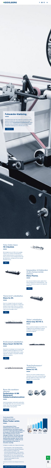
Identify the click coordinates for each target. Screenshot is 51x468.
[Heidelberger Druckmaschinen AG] (10, 2)
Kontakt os (9, 129)
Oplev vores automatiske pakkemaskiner (14, 466)
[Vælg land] (42, 2)
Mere (6, 262)
